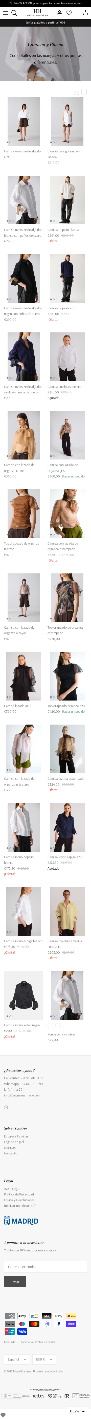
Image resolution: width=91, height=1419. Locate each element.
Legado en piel (14, 1142)
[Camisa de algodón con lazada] (67, 121)
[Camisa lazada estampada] (67, 749)
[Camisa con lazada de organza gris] (67, 435)
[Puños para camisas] (67, 995)
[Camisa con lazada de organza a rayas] (23, 597)
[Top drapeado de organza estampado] (67, 597)
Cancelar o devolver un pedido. (38, 1342)
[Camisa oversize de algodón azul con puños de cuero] (23, 356)
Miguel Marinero (22, 1371)
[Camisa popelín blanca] (67, 200)
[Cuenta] (58, 12)
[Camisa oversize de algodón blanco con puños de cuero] (23, 200)
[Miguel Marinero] (37, 12)
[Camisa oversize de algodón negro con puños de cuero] (23, 278)
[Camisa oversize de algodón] (23, 121)
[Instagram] (6, 1107)
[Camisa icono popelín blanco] (23, 827)
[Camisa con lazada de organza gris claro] (23, 749)
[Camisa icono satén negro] (23, 995)
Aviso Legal (11, 1188)
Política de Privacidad (19, 1194)
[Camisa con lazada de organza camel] (23, 435)
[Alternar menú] (5, 12)
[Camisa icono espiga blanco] (23, 911)
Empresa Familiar (16, 1136)
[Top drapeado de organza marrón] (23, 513)
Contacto (10, 1153)
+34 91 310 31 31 (31, 1078)
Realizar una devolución (20, 1205)
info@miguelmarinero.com (22, 1095)
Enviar (15, 1282)
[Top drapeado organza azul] (67, 676)
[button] (77, 1411)
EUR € (40, 1359)
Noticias (10, 1147)
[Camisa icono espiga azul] (67, 827)
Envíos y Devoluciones (19, 1200)
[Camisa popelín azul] (67, 278)
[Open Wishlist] (69, 12)
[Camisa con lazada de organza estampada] (67, 513)
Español (13, 1359)
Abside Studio (55, 1371)
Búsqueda (9, 1342)
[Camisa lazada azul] (23, 676)
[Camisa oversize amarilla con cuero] (67, 911)
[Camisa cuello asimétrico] (67, 356)
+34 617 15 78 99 (31, 1084)
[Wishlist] (3, 1414)
